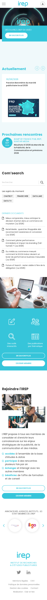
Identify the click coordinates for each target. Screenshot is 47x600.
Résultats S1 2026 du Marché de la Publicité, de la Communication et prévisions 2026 (29, 149)
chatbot (8, 196)
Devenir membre (23, 363)
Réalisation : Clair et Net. (24, 591)
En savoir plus (16, 53)
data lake (37, 196)
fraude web (22, 196)
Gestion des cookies (19, 588)
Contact (34, 588)
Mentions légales (20, 581)
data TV (7, 201)
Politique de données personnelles (24, 584)
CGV (32, 581)
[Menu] (4, 4)
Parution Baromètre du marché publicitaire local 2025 (21, 84)
